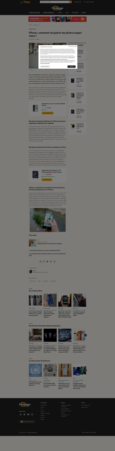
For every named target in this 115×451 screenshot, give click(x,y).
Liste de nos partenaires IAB (44, 63)
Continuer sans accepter (72, 46)
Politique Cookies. (71, 57)
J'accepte (71, 66)
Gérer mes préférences (45, 66)
